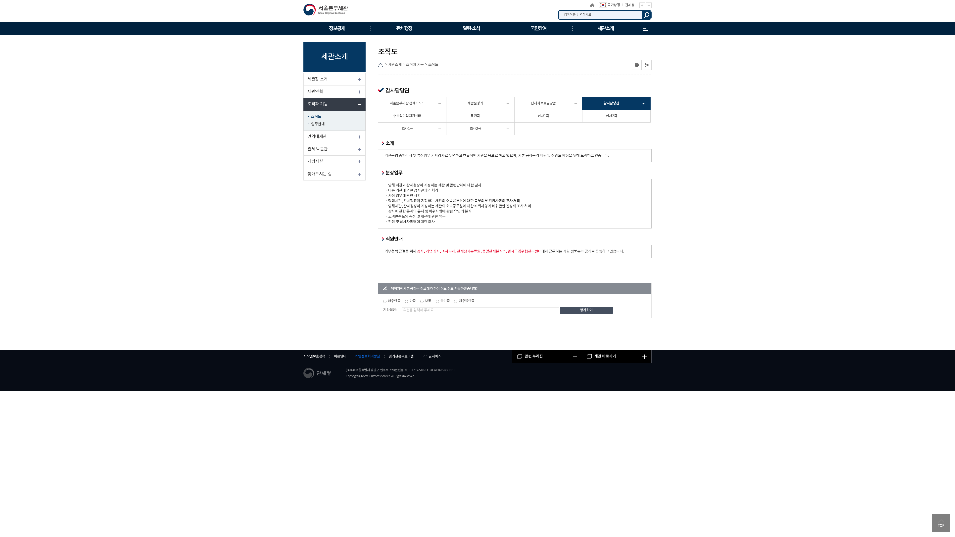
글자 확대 (642, 5)
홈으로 (592, 5)
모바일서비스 (431, 356)
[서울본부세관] (328, 11)
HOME (380, 64)
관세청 (629, 5)
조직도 (316, 117)
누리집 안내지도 (645, 28)
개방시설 (315, 161)
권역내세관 (317, 136)
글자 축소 (649, 5)
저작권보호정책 (314, 356)
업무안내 (318, 124)
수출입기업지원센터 (407, 116)
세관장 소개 (317, 79)
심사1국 (543, 116)
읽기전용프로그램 (401, 356)
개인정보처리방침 (367, 356)
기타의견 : (390, 310)
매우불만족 (467, 301)
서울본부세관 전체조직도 (407, 103)
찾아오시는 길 (319, 174)
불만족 (445, 301)
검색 (647, 15)
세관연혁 (315, 91)
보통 (428, 301)
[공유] (647, 65)
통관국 (475, 116)
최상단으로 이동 (941, 523)
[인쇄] (637, 65)
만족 (413, 301)
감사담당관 (611, 103)
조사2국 (475, 129)
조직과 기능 (317, 104)
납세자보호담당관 (543, 103)
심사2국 (611, 116)
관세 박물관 (317, 149)
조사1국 (407, 129)
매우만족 (394, 301)
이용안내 (340, 356)
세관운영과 (475, 103)
